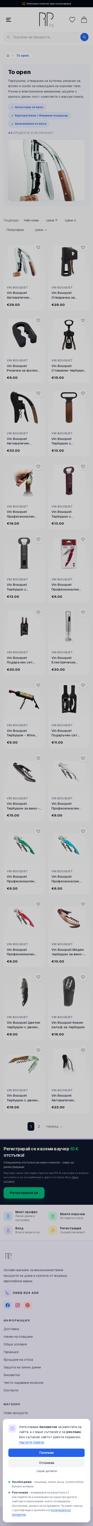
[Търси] (84, 37)
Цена (39, 230)
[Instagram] (18, 1305)
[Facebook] (8, 1305)
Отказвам (46, 1463)
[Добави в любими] (38, 247)
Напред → (54, 1126)
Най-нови (31, 220)
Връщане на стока (18, 1359)
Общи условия (15, 1344)
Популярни (15, 230)
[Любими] (72, 19)
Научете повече (31, 1442)
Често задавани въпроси (23, 1382)
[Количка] (84, 19)
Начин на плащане (18, 1336)
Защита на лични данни (22, 1367)
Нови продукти (16, 1413)
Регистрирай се (24, 1193)
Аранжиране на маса (30, 124)
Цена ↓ (70, 220)
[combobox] (46, 37)
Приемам (46, 1453)
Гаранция (11, 1352)
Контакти (11, 1390)
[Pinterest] (27, 1305)
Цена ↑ (52, 220)
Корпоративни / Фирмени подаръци (41, 115)
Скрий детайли (46, 1471)
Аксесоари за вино (29, 107)
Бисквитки (12, 1375)
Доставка (11, 1329)
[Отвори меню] (9, 20)
